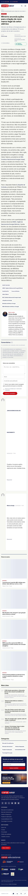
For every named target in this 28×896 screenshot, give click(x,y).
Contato (3, 829)
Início (2, 9)
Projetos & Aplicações (7, 749)
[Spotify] (18, 803)
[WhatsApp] (13, 893)
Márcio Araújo (10, 505)
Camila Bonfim (5, 291)
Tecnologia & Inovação (7, 752)
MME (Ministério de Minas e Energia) (10, 306)
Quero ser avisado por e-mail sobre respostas (13, 389)
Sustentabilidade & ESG (20, 749)
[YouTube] (12, 803)
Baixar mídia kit (6, 847)
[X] (21, 893)
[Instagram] (5, 803)
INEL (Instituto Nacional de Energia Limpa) (11, 297)
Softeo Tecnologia (13, 884)
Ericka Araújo (4, 36)
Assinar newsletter (14, 768)
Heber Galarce (5, 294)
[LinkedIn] (17, 893)
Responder (9, 479)
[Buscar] (21, 5)
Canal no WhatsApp (19, 44)
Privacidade (4, 832)
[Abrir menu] (25, 5)
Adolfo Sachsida (6, 285)
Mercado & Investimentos (8, 743)
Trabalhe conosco (5, 836)
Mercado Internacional (7, 746)
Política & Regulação (19, 746)
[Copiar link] (25, 893)
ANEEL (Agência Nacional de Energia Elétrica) (12, 288)
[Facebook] (2, 803)
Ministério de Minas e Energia (9, 303)
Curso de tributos (15, 291)
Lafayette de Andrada (7, 300)
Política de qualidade (6, 834)
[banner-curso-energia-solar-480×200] (14, 779)
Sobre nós (3, 827)
